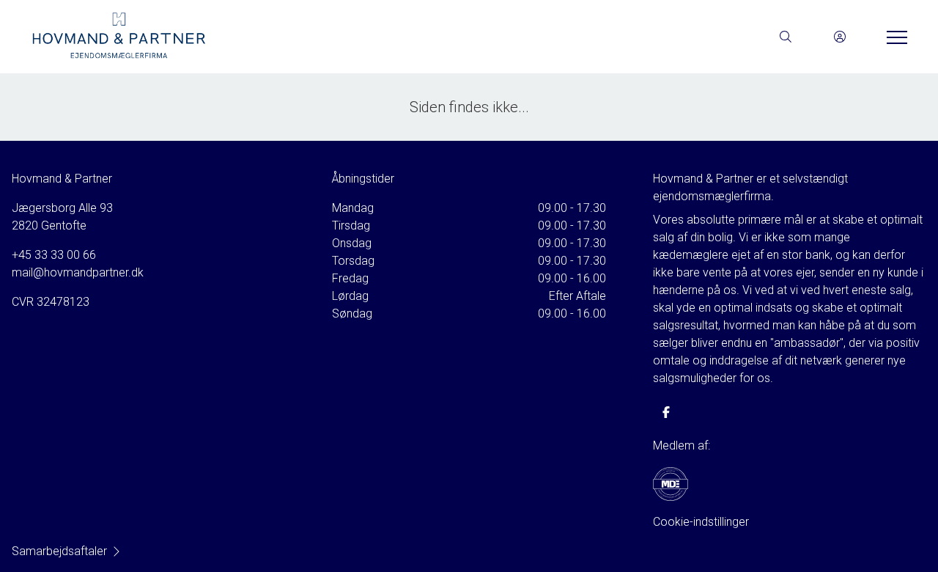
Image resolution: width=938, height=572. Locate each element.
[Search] (785, 36)
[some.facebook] (666, 412)
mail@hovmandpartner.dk (78, 272)
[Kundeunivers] (839, 36)
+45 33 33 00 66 (54, 255)
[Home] (249, 36)
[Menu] (894, 36)
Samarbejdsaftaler (59, 551)
